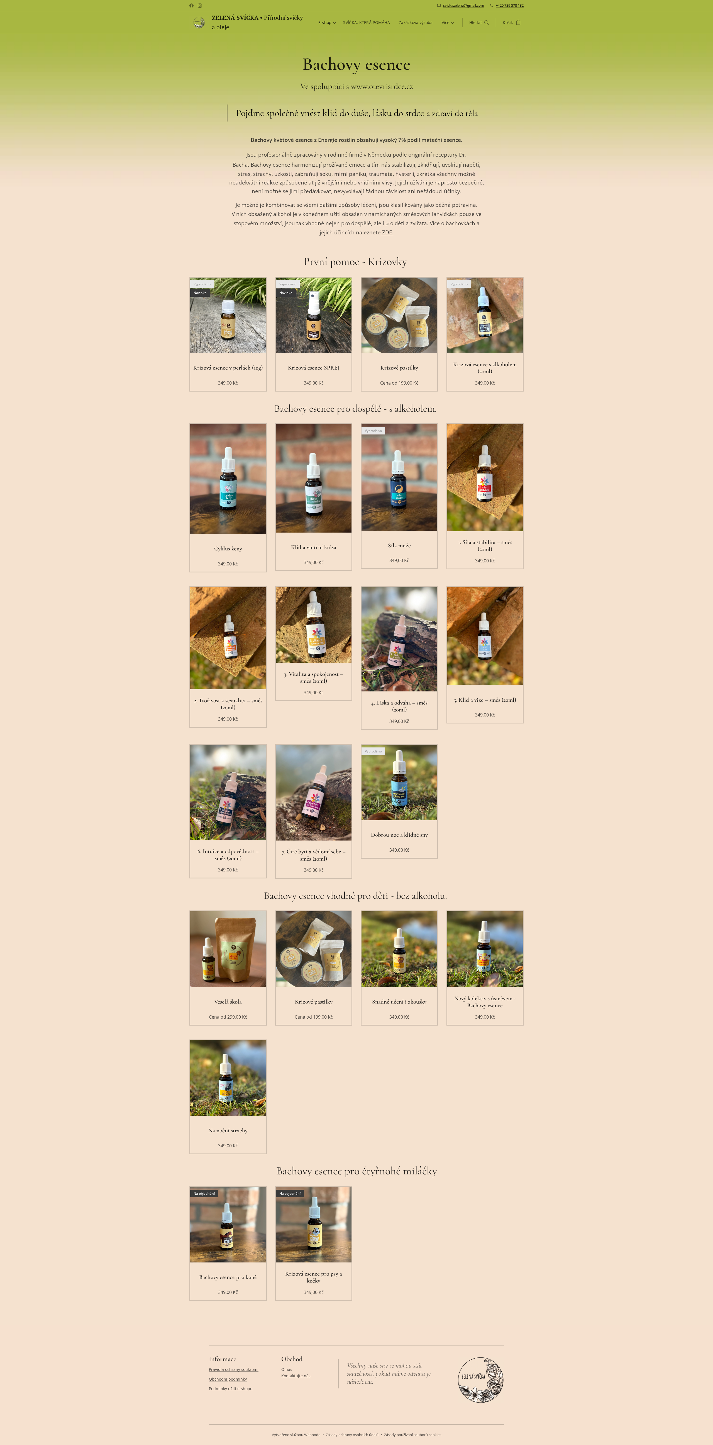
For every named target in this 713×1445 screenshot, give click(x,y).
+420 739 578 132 (510, 5)
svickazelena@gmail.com (463, 5)
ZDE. (387, 232)
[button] (479, 23)
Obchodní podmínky (228, 1379)
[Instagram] (199, 5)
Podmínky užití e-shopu (231, 1388)
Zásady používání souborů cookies (412, 1434)
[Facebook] (191, 5)
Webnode (312, 1434)
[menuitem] (328, 23)
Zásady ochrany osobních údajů (352, 1434)
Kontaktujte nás (296, 1375)
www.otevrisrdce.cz (382, 86)
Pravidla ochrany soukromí (233, 1369)
